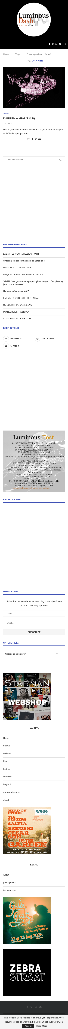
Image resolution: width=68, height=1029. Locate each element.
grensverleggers (11, 792)
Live (5, 761)
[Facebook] (49, 44)
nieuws (6, 745)
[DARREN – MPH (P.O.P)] (34, 87)
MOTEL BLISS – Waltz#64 (16, 312)
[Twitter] (53, 44)
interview (7, 776)
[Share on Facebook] (32, 139)
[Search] (64, 44)
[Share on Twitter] (36, 139)
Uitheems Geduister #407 (16, 291)
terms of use (9, 890)
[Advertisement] (34, 203)
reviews (7, 753)
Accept (28, 1026)
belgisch (7, 784)
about (6, 800)
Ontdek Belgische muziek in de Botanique (24, 260)
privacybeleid (9, 882)
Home (6, 54)
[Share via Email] (39, 139)
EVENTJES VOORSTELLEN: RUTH (21, 254)
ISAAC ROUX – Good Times (17, 267)
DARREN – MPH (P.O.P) (19, 118)
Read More (41, 1026)
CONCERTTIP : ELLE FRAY (17, 318)
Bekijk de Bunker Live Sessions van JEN (23, 274)
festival (6, 769)
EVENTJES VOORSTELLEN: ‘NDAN (21, 298)
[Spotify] (60, 44)
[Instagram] (56, 44)
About (6, 874)
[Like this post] (28, 139)
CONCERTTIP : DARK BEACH (18, 305)
